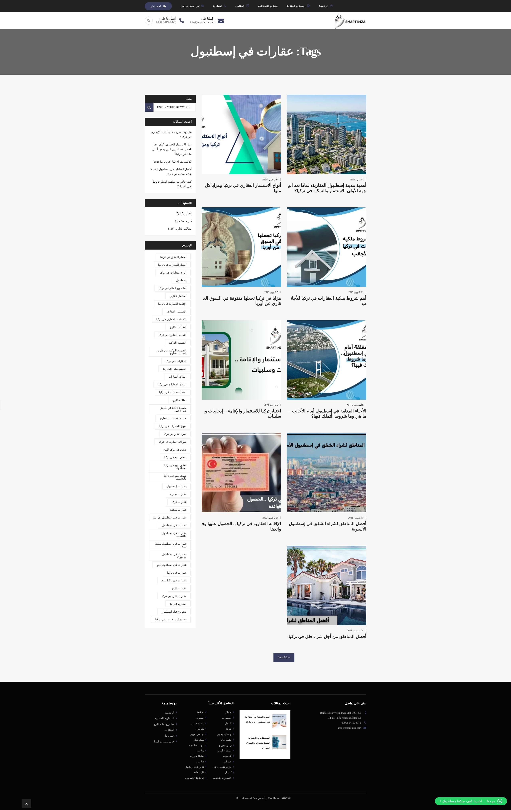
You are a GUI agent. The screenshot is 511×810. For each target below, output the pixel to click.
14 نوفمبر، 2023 (270, 179)
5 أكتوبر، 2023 (271, 292)
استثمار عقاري (178, 296)
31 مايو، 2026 (357, 179)
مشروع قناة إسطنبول (173, 611)
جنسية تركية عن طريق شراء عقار (173, 409)
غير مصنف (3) (183, 221)
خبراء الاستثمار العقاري (172, 418)
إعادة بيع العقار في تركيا (172, 288)
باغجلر (228, 723)
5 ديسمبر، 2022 (355, 517)
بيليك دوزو (198, 739)
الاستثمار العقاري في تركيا (171, 319)
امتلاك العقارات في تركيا (172, 384)
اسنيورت (227, 717)
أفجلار (228, 712)
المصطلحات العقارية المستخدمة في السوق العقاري (258, 742)
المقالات (169, 729)
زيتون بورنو (225, 745)
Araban (200, 712)
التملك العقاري (177, 327)
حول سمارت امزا (164, 741)
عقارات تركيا (179, 502)
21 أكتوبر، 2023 (356, 292)
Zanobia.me (273, 798)
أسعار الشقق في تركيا (173, 257)
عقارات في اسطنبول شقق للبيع (170, 545)
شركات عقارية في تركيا (172, 441)
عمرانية (227, 761)
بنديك (229, 728)
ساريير (200, 750)
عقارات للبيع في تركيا (173, 596)
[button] (471, 801)
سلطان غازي (197, 755)
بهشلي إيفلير (225, 734)
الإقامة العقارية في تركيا (172, 303)
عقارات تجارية (178, 494)
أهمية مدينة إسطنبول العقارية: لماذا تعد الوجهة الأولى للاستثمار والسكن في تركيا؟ (327, 188)
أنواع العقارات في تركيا (172, 272)
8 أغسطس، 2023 (355, 405)
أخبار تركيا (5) (184, 213)
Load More (284, 657)
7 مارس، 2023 (271, 405)
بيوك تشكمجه (196, 745)
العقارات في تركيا (176, 361)
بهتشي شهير (197, 734)
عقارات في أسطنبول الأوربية (169, 517)
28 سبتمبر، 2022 (355, 630)
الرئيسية (169, 712)
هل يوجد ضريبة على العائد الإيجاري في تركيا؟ (171, 134)
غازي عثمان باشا (195, 766)
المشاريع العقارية (164, 718)
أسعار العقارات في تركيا (172, 264)
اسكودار (199, 717)
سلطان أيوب (225, 750)
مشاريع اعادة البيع (164, 724)
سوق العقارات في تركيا (172, 426)
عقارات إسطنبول (176, 486)
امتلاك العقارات (177, 376)
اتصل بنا (169, 735)
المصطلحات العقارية (174, 368)
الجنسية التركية (177, 342)
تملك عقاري (179, 400)
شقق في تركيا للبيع (175, 449)
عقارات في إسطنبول (174, 525)
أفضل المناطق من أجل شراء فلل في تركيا (327, 636)
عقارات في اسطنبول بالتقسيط (174, 534)
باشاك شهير (197, 723)
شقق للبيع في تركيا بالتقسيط (175, 477)
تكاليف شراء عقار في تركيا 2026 (173, 161)
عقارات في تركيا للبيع (173, 580)
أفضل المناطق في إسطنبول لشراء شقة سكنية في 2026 (171, 172)
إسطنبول (181, 280)
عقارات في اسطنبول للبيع (171, 564)
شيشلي (227, 755)
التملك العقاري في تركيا (172, 334)
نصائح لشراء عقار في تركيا (170, 619)
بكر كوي (199, 728)
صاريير (200, 761)
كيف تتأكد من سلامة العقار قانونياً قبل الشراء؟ (172, 184)
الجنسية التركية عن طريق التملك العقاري (171, 352)
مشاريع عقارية (178, 603)
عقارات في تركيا (176, 572)
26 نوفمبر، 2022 (270, 517)
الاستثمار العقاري (176, 311)
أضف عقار (156, 6)
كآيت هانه (199, 772)
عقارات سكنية (178, 509)
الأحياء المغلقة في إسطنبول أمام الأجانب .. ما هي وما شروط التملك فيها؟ (327, 413)
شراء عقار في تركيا (174, 434)
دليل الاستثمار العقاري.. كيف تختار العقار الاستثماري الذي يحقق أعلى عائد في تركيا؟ (172, 149)
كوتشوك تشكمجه (194, 777)
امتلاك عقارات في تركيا (172, 392)
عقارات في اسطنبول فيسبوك (174, 556)
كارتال (228, 772)
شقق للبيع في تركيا (175, 457)
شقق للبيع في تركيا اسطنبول (175, 467)
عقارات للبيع (179, 588)
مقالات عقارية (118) (180, 228)
